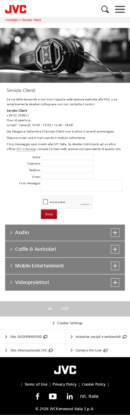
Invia (49, 214)
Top (65, 308)
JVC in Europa (26, 149)
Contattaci (11, 20)
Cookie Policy (94, 384)
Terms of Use (35, 384)
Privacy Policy (64, 384)
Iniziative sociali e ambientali (98, 337)
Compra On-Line (89, 350)
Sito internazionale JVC (28, 350)
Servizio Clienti (31, 20)
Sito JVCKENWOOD (26, 337)
